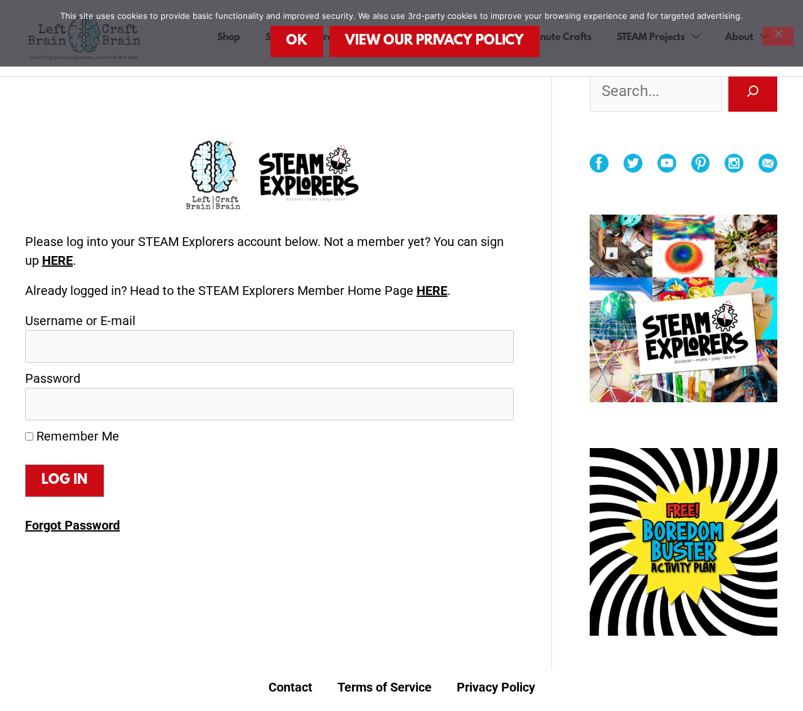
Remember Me (76, 436)
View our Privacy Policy (434, 41)
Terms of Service (385, 687)
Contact (290, 687)
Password (52, 378)
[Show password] (487, 404)
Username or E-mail (80, 320)
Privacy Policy (496, 687)
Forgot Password (72, 525)
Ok (296, 41)
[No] (778, 36)
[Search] (752, 91)
